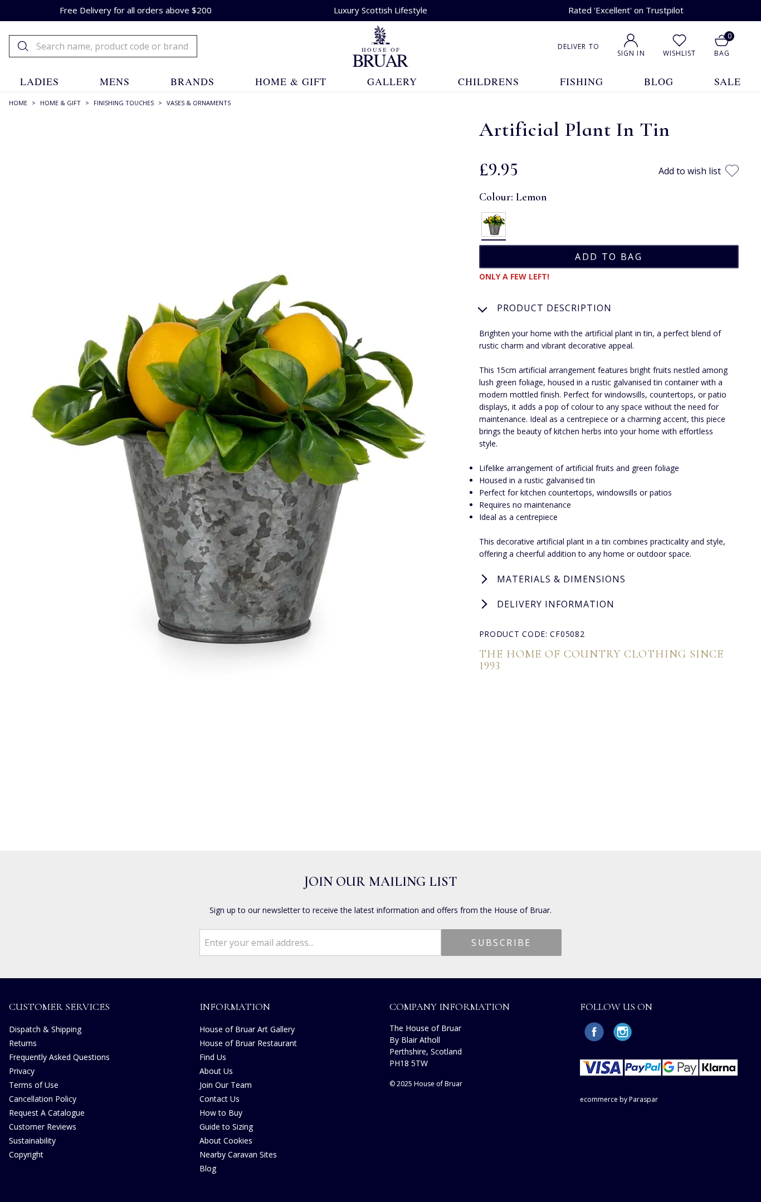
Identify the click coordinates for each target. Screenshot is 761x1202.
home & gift (290, 81)
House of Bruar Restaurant (248, 1043)
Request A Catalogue (47, 1112)
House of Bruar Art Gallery (247, 1029)
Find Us (212, 1057)
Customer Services (59, 1006)
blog (659, 81)
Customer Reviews (42, 1126)
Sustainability (32, 1140)
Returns (23, 1043)
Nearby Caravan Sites (238, 1154)
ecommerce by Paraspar (619, 1099)
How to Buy (220, 1112)
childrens (488, 81)
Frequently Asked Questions (59, 1057)
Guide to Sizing (226, 1126)
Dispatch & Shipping (45, 1029)
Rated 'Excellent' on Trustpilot (626, 10)
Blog (207, 1168)
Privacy (22, 1071)
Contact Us (219, 1098)
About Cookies (225, 1140)
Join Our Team (225, 1085)
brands (192, 81)
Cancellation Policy (42, 1098)
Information (234, 1006)
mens (115, 81)
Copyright (26, 1154)
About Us (216, 1071)
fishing (581, 81)
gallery (392, 81)
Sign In (631, 53)
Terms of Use (33, 1085)
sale (727, 81)
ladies (39, 81)
